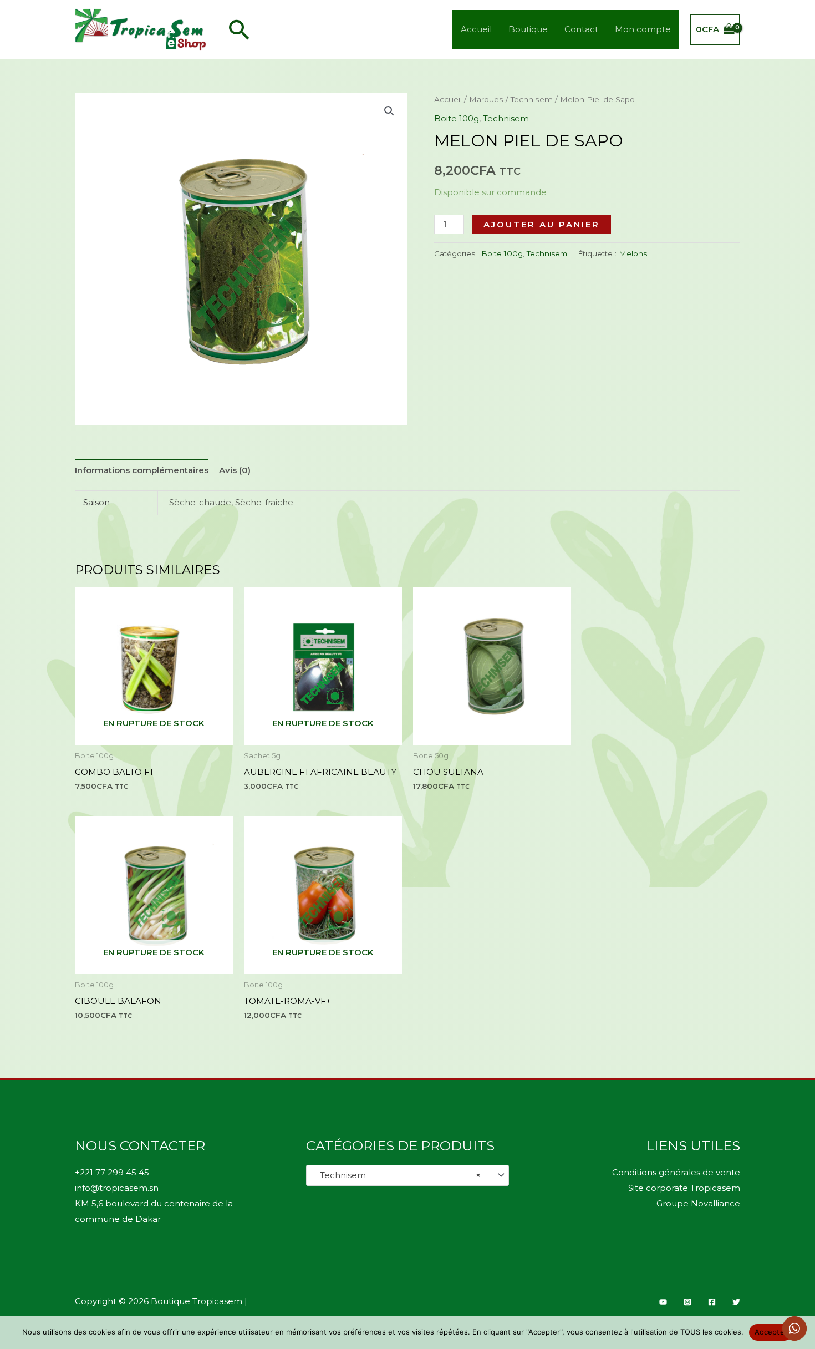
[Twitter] (736, 1302)
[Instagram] (687, 1302)
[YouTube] (663, 1302)
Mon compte (643, 29)
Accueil (476, 29)
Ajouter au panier (541, 224)
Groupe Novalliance (698, 1203)
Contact (581, 29)
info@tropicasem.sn (117, 1188)
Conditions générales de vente (676, 1172)
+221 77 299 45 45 (112, 1172)
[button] (239, 29)
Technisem (532, 99)
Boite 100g (456, 118)
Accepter (771, 1331)
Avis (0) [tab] (235, 470)
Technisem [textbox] (397, 1175)
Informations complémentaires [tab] (141, 470)
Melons (633, 253)
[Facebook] (712, 1302)
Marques (486, 99)
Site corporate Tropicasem (684, 1188)
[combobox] (408, 1175)
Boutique (528, 29)
